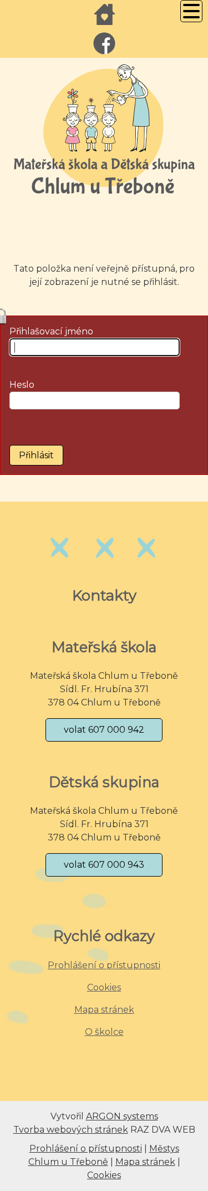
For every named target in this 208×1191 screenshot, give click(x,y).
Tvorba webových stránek (70, 1129)
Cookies (104, 987)
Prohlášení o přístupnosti (104, 965)
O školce (104, 1032)
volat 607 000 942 (104, 729)
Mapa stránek (104, 1009)
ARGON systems (122, 1116)
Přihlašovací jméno (51, 331)
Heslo (21, 384)
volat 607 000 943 (104, 864)
